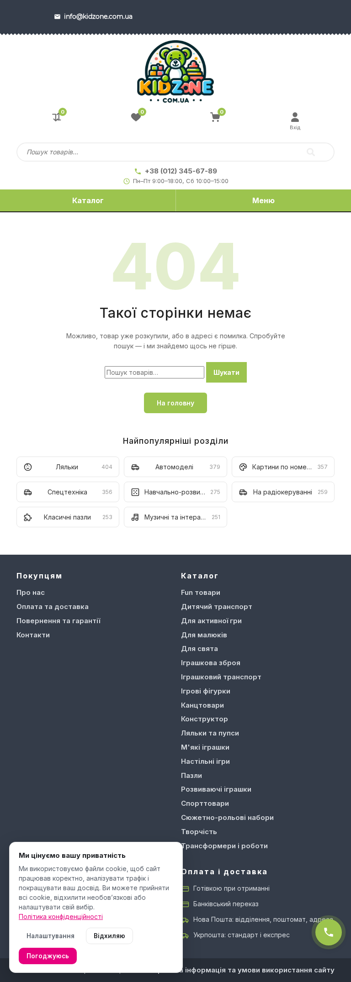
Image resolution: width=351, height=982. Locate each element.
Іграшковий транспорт (221, 676)
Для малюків (204, 634)
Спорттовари (205, 803)
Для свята (199, 648)
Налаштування (50, 936)
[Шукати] (310, 152)
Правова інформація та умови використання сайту (244, 970)
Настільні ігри (205, 761)
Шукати (226, 372)
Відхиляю (109, 936)
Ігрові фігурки (205, 691)
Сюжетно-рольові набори (227, 817)
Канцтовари (202, 705)
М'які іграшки (205, 747)
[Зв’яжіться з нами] (328, 932)
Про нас (30, 592)
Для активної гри (211, 620)
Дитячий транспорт (216, 606)
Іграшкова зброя (210, 662)
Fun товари (200, 592)
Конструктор (204, 718)
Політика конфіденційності (61, 916)
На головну (175, 403)
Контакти (33, 634)
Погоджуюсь (48, 956)
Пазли (191, 775)
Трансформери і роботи (224, 845)
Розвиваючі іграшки (216, 789)
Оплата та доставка (52, 606)
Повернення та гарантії (58, 620)
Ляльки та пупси (210, 733)
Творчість (199, 831)
